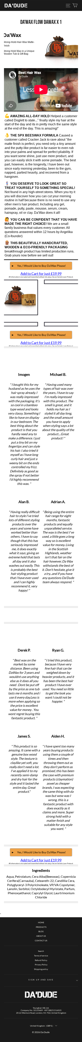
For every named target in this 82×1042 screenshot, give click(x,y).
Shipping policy (41, 969)
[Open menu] (68, 5)
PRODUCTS (41, 927)
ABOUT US (41, 936)
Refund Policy (41, 960)
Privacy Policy (41, 964)
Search (41, 951)
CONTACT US (41, 940)
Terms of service (41, 955)
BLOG (41, 931)
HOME (41, 922)
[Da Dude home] (16, 6)
